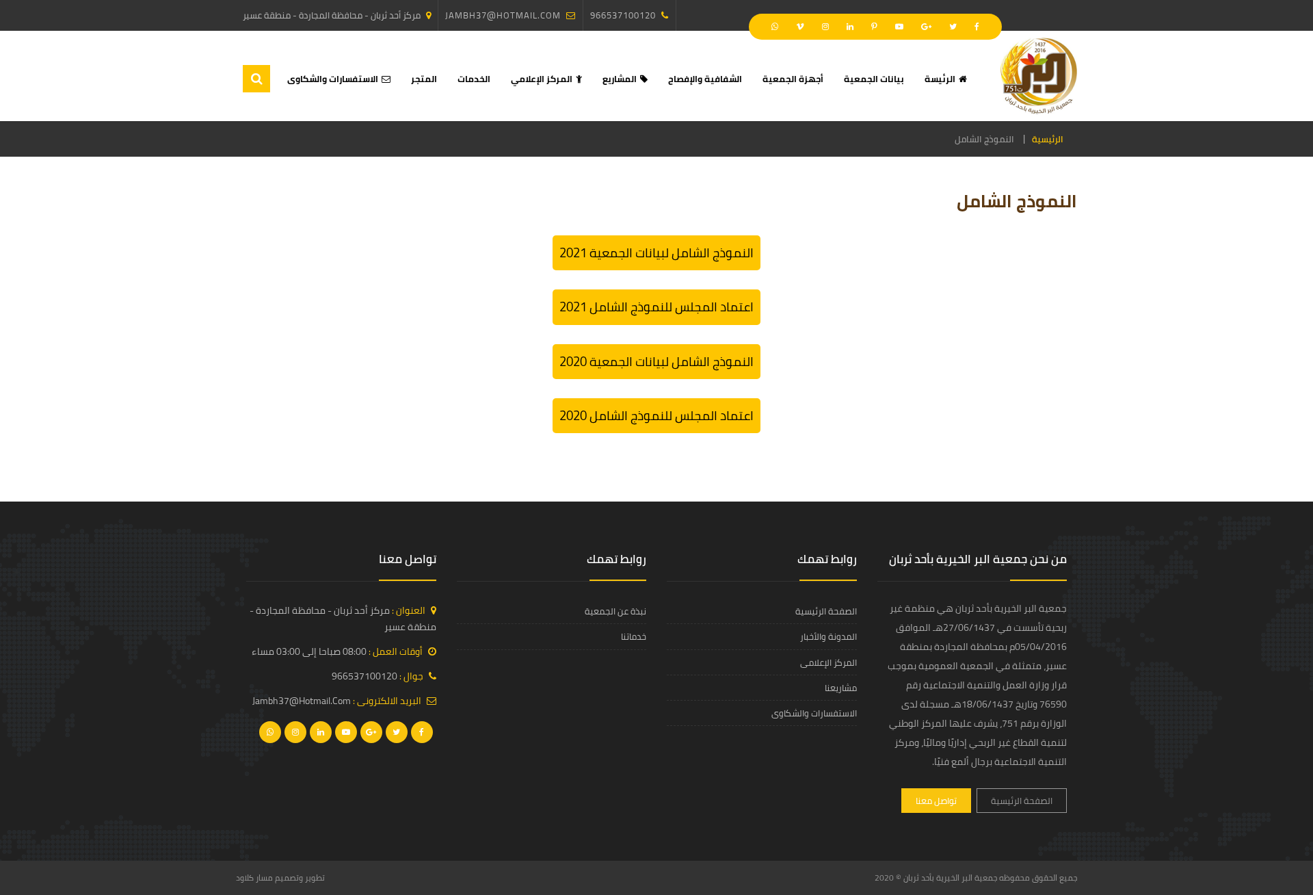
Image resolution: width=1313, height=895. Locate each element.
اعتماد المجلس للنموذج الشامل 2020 (656, 416)
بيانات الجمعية (874, 78)
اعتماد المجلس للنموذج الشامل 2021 (656, 307)
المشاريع (619, 78)
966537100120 (623, 15)
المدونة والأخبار (828, 636)
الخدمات (473, 78)
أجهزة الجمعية (792, 78)
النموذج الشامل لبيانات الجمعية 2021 (656, 253)
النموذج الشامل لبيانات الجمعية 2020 (656, 362)
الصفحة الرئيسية (1021, 800)
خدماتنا (633, 636)
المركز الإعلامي (541, 78)
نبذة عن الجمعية (615, 611)
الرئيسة (940, 78)
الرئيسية (1047, 139)
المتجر (424, 78)
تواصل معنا (936, 800)
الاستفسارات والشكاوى (332, 78)
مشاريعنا (841, 687)
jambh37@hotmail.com (503, 15)
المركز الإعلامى (828, 662)
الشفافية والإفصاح (705, 78)
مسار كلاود (254, 877)
